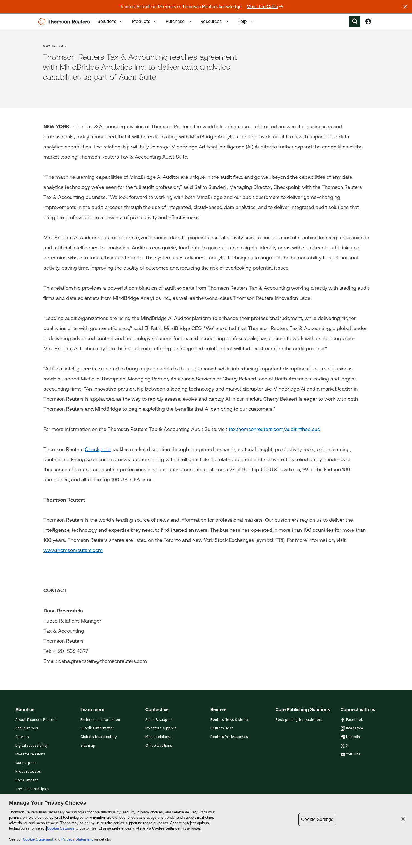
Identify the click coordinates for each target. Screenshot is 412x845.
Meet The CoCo (262, 6)
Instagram (354, 728)
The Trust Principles (32, 788)
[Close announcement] (405, 6)
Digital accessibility (31, 745)
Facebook (354, 719)
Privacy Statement (77, 839)
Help (242, 21)
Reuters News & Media (229, 719)
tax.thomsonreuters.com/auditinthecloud (274, 429)
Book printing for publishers (299, 719)
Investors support (160, 728)
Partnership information (100, 719)
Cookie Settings (60, 828)
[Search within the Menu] (354, 21)
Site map (87, 745)
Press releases (28, 771)
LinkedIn (353, 736)
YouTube (353, 754)
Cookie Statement (38, 839)
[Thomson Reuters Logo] (65, 21)
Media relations (158, 736)
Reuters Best (221, 728)
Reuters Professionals (229, 736)
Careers (22, 736)
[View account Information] (368, 21)
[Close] (403, 819)
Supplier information (97, 728)
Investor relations (30, 754)
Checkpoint (98, 449)
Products (141, 21)
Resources (211, 21)
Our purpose (26, 762)
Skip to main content (25, 18)
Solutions (107, 21)
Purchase (175, 21)
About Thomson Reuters (36, 719)
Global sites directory (98, 736)
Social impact (26, 780)
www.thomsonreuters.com (73, 550)
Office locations (158, 745)
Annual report (26, 728)
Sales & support (158, 719)
